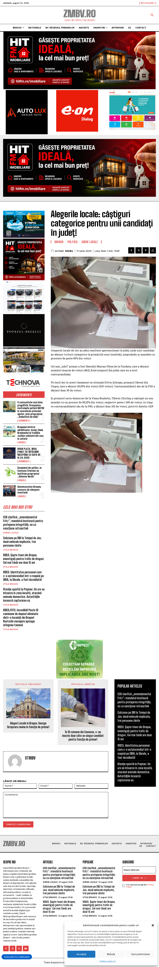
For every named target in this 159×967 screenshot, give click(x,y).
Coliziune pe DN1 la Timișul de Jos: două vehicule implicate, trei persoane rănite (22, 541)
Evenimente (23, 421)
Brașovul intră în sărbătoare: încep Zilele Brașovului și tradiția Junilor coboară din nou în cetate (30, 432)
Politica (72, 241)
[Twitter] (138, 250)
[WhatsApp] (153, 250)
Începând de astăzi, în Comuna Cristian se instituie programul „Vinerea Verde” (29, 472)
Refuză (111, 954)
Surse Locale (11, 533)
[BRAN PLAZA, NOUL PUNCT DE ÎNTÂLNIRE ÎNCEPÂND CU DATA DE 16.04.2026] (9, 453)
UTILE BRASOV (10, 550)
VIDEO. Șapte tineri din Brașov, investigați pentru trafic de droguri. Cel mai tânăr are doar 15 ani (23, 558)
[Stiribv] (53, 251)
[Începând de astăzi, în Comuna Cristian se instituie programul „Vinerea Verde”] (9, 472)
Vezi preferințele (140, 954)
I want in (137, 878)
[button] (152, 925)
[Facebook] (131, 250)
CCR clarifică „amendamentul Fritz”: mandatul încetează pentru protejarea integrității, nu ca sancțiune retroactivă (23, 522)
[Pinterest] (146, 250)
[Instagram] (12, 948)
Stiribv (69, 251)
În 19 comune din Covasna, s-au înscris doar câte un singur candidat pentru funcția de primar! (83, 735)
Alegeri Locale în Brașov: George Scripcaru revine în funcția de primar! (28, 725)
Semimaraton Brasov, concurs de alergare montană (29, 489)
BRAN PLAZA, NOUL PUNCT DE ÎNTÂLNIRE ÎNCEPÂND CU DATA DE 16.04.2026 (29, 453)
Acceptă (81, 954)
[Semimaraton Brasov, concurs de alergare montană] (9, 491)
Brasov (21, 442)
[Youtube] (25, 948)
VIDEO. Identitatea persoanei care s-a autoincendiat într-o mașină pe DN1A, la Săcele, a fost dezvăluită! (23, 575)
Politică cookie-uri (108, 961)
